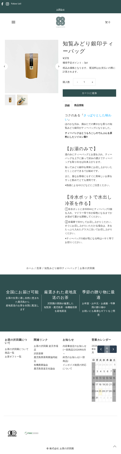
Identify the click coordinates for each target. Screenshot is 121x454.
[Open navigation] (13, 22)
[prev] (100, 349)
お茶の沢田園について (16, 349)
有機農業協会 (41, 364)
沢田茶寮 (38, 353)
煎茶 (39, 268)
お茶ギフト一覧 (13, 356)
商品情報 (79, 105)
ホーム (30, 268)
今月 (107, 350)
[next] (113, 349)
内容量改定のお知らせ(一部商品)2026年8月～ (74, 349)
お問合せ (60, 9)
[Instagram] (7, 3)
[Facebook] (2, 3)
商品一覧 (9, 352)
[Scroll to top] (114, 446)
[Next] (58, 66)
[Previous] (4, 66)
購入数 (66, 81)
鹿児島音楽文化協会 (44, 368)
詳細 (67, 105)
